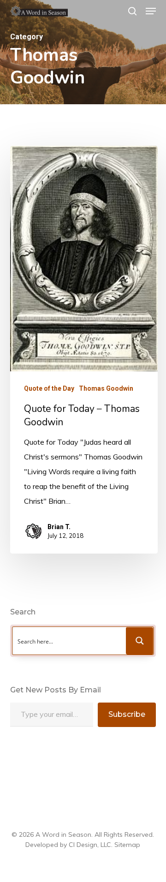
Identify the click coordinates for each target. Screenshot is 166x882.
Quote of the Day (49, 388)
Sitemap (127, 844)
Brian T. (59, 526)
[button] (151, 11)
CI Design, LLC (90, 844)
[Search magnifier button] (140, 641)
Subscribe (126, 714)
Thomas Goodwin (106, 388)
